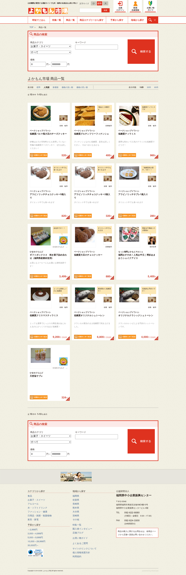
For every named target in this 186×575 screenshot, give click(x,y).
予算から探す (117, 19)
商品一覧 (70, 19)
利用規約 (77, 556)
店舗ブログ (78, 532)
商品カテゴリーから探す (92, 19)
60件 (156, 87)
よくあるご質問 (80, 543)
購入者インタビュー (82, 528)
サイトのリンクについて (85, 548)
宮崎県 (76, 515)
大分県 (76, 511)
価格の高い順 (82, 87)
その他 (76, 519)
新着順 (55, 87)
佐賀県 (76, 499)
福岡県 (76, 495)
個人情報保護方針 (81, 552)
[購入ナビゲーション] (152, 20)
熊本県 (76, 507)
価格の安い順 (67, 87)
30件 (149, 87)
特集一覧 (56, 19)
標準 (99, 3)
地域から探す (137, 19)
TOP (31, 27)
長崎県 (76, 503)
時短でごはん (38, 19)
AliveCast (154, 570)
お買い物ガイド (80, 537)
